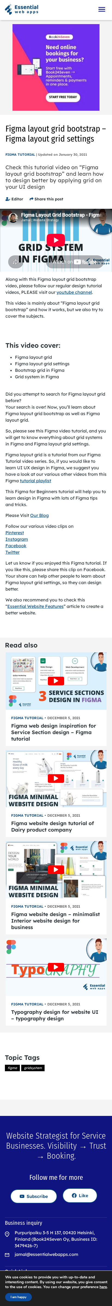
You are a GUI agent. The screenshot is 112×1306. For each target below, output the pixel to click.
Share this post (48, 199)
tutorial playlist (35, 480)
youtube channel (74, 292)
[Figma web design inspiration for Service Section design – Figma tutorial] (56, 680)
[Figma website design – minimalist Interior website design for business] (56, 869)
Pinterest (14, 532)
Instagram (16, 539)
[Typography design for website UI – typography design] (56, 967)
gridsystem (33, 1068)
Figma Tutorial (20, 154)
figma (12, 1068)
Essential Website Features (35, 606)
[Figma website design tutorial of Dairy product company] (56, 778)
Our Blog (39, 515)
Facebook (15, 545)
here (103, 1287)
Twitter (12, 552)
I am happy (18, 1297)
